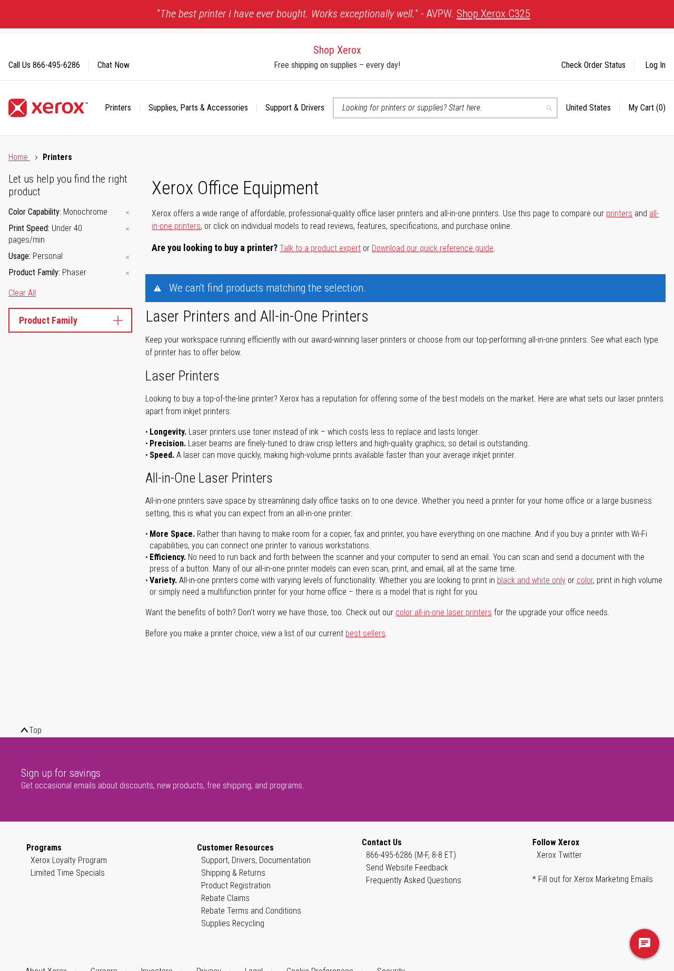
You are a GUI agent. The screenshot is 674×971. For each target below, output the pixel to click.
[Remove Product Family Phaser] (127, 273)
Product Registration (236, 885)
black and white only (531, 580)
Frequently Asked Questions (413, 880)
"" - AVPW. (343, 13)
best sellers (365, 633)
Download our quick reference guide (432, 248)
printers (619, 213)
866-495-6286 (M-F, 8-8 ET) (411, 855)
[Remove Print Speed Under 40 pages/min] (127, 229)
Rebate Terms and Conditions (251, 911)
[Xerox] (48, 108)
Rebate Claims (225, 898)
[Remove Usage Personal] (127, 257)
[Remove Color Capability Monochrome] (127, 213)
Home (19, 157)
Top (35, 730)
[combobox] (445, 107)
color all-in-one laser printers (443, 612)
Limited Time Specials (68, 873)
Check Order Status (593, 65)
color (585, 580)
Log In (655, 65)
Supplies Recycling (232, 923)
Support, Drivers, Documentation (256, 860)
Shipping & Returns (233, 873)
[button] (593, 108)
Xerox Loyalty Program (69, 860)
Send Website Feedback (407, 868)
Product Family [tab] (48, 320)
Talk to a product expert (320, 248)
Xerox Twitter (559, 855)
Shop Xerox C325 (493, 13)
